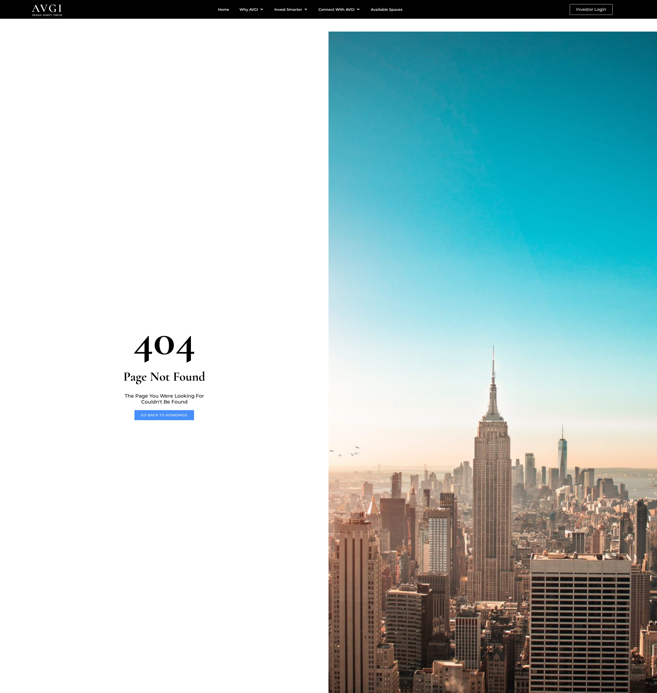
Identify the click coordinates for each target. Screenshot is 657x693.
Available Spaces (386, 9)
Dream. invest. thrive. (47, 15)
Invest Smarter (288, 9)
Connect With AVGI (336, 9)
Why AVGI (248, 9)
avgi (47, 8)
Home (223, 9)
